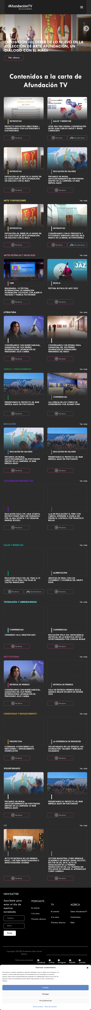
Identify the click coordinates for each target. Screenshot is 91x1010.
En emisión (35, 908)
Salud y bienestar (14, 545)
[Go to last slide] (4, 28)
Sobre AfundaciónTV (79, 912)
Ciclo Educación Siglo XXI (19, 481)
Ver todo (83, 201)
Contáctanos (76, 917)
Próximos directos (38, 919)
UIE (5, 826)
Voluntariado (12, 769)
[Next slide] (86, 28)
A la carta (35, 914)
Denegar (45, 994)
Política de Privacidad (50, 1006)
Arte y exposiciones (15, 201)
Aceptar (46, 987)
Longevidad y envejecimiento (20, 714)
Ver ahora (14, 58)
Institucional (12, 657)
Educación (10, 424)
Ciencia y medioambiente (18, 369)
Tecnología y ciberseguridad (20, 602)
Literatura (10, 312)
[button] (87, 968)
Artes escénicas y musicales (20, 255)
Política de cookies (38, 1006)
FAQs (73, 923)
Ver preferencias (45, 1001)
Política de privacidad (24, 960)
